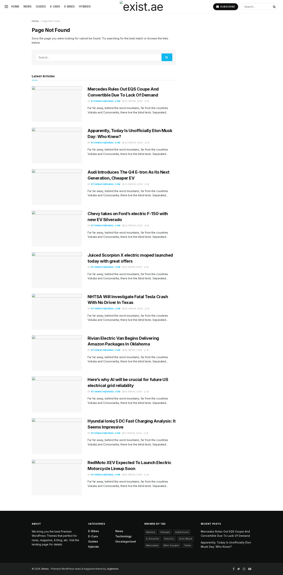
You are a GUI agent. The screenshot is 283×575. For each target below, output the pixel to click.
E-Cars (55, 6)
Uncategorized (125, 541)
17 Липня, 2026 (133, 433)
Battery (150, 532)
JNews (45, 568)
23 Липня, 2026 (133, 184)
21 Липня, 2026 (133, 267)
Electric (169, 538)
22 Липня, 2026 (133, 225)
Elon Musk (185, 538)
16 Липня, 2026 (133, 474)
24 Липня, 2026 (133, 142)
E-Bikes (69, 6)
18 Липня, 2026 (133, 391)
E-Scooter (152, 538)
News (27, 6)
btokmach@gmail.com (105, 101)
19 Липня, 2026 (133, 350)
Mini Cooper (171, 545)
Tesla (187, 545)
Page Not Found (51, 21)
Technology (123, 536)
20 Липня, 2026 (133, 308)
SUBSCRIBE (227, 6)
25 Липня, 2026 (133, 101)
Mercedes (152, 545)
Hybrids (85, 6)
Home (15, 6)
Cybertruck (182, 532)
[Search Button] (274, 6)
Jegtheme (112, 568)
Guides (41, 6)
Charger (165, 532)
